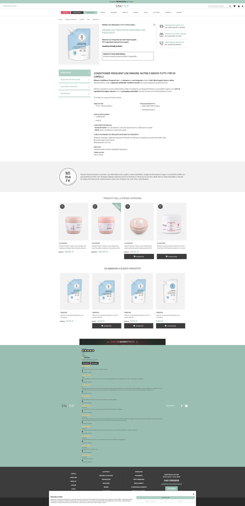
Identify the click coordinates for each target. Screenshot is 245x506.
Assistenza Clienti (10, 6)
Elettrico (106, 472)
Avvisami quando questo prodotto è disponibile (120, 56)
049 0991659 (171, 480)
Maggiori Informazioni (70, 79)
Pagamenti (139, 475)
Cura (88, 19)
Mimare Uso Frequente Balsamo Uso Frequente (71, 316)
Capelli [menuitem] (102, 12)
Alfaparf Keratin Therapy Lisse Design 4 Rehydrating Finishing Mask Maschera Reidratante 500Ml (73, 247)
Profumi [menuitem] (168, 12)
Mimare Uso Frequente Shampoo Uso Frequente (168, 316)
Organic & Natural (71, 19)
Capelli (82, 19)
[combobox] (220, 6)
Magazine (106, 483)
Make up (73, 481)
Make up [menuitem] (125, 12)
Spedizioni (139, 472)
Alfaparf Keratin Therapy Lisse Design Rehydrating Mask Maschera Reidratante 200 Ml (138, 247)
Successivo (94, 363)
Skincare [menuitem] (114, 12)
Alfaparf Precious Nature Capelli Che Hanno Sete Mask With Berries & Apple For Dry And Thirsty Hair (171, 247)
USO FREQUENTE (113, 25)
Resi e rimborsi (139, 479)
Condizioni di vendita (139, 487)
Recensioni (65, 93)
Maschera (96, 19)
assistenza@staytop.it (171, 484)
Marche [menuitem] (179, 12)
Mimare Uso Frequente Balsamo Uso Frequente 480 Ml (137, 316)
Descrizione (66, 73)
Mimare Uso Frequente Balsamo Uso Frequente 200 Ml (105, 316)
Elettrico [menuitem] (156, 12)
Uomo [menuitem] (145, 12)
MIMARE (104, 25)
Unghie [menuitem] (136, 12)
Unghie (73, 485)
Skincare (73, 477)
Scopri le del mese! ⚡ (122, 2)
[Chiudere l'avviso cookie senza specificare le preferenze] (193, 494)
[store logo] (122, 6)
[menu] (122, 12)
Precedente (86, 363)
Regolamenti (139, 483)
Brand (106, 487)
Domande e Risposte (69, 86)
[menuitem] (65, 12)
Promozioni (106, 479)
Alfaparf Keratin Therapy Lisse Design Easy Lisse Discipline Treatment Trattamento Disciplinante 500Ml (106, 247)
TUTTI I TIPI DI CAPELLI (127, 25)
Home (61, 19)
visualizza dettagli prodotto (112, 46)
